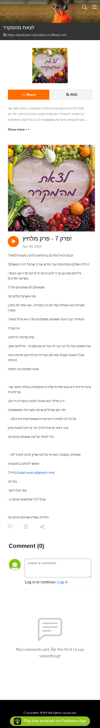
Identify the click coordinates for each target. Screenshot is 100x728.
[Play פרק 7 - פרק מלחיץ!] (13, 241)
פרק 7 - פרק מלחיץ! (47, 238)
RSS (73, 94)
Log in (62, 582)
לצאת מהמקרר (18, 27)
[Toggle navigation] (94, 6)
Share (31, 94)
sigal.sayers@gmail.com (35, 472)
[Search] (84, 7)
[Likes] (10, 526)
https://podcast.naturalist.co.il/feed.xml (37, 35)
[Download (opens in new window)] (26, 526)
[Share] (42, 526)
